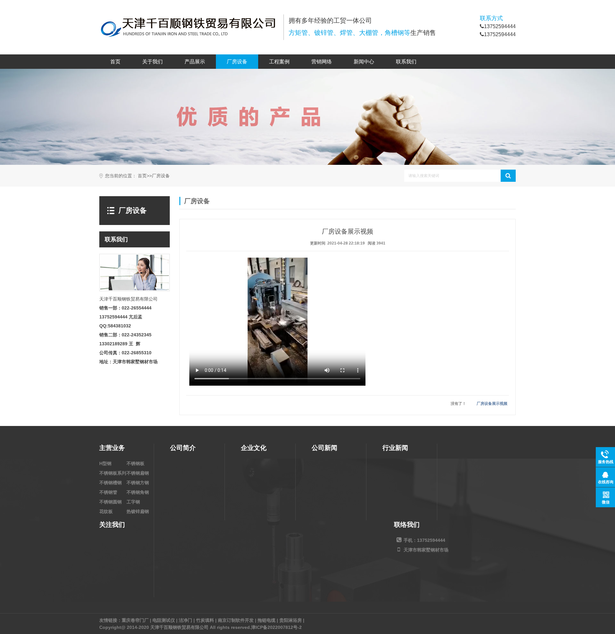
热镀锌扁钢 (138, 511)
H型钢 (105, 463)
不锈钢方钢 (138, 482)
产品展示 (194, 61)
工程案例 (279, 61)
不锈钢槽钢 (110, 482)
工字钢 (133, 501)
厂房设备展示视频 (492, 403)
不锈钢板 (135, 463)
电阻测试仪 (163, 620)
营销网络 (321, 61)
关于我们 (152, 61)
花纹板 (106, 511)
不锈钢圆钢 (110, 501)
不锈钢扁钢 (138, 473)
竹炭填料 (205, 620)
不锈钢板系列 (112, 473)
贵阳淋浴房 (290, 620)
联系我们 (406, 61)
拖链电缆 (266, 620)
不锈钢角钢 (138, 492)
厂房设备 (237, 61)
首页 (115, 61)
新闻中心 (364, 61)
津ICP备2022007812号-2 (276, 627)
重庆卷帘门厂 (135, 620)
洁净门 (185, 620)
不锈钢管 (108, 492)
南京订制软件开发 (236, 620)
